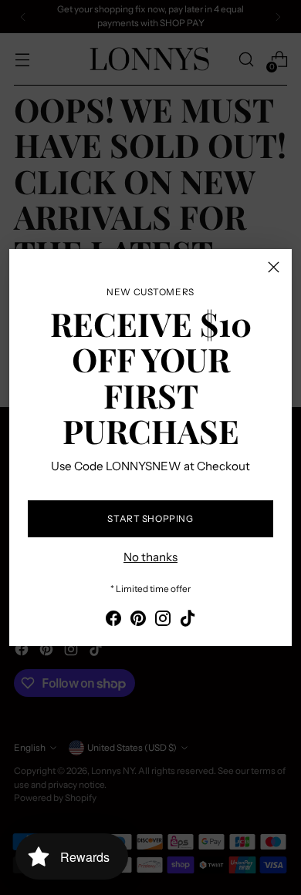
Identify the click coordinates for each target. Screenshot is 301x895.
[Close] (274, 267)
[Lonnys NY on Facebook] (113, 621)
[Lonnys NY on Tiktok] (187, 621)
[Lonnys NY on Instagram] (163, 621)
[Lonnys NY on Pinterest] (138, 621)
